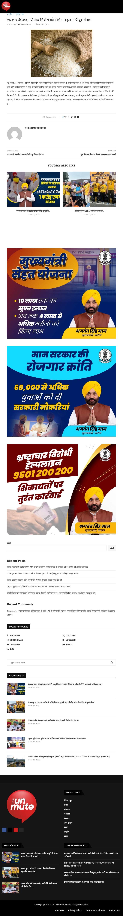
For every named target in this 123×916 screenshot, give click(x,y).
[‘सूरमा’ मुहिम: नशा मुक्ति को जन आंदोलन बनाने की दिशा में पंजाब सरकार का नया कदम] (16, 743)
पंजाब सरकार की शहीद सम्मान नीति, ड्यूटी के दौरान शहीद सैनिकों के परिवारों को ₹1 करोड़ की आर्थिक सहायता (47, 567)
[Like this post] (65, 117)
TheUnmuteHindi (23, 24)
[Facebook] (4, 830)
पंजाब (66, 805)
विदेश (66, 836)
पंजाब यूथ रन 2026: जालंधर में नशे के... (89, 210)
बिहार (66, 827)
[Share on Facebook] (68, 117)
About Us (59, 910)
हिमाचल (66, 818)
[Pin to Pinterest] (75, 117)
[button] (119, 6)
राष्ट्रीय (66, 831)
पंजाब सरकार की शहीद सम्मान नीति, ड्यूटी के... (33, 210)
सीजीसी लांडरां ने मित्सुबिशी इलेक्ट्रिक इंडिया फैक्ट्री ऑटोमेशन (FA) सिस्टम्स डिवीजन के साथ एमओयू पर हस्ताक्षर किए (51, 593)
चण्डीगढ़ (67, 813)
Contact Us (114, 910)
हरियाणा (67, 809)
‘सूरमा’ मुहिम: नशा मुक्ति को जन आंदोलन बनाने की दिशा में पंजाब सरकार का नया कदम (38, 587)
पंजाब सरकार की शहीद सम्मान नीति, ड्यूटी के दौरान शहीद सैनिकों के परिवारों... (39, 855)
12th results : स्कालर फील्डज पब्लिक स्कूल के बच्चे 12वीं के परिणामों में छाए (35, 611)
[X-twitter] (10, 830)
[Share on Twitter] (72, 117)
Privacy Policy (75, 910)
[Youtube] (16, 830)
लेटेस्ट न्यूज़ (68, 800)
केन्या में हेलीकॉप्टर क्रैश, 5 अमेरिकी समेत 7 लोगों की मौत (84, 882)
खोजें (9, 543)
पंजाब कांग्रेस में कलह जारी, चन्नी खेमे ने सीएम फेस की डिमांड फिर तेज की (34, 580)
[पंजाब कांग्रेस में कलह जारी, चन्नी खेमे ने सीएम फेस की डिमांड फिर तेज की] (16, 725)
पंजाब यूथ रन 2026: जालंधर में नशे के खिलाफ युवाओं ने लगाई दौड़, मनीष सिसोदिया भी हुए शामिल (42, 574)
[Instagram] (21, 830)
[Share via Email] (78, 117)
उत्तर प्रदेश (68, 822)
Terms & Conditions (95, 910)
